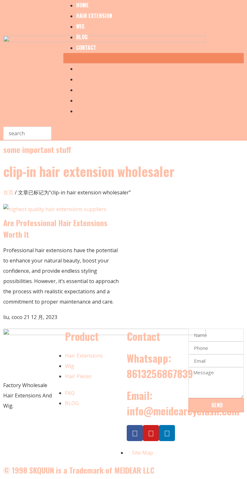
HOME (82, 68)
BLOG (81, 37)
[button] (153, 58)
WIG (80, 26)
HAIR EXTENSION (94, 16)
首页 (8, 192)
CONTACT (86, 47)
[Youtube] (151, 433)
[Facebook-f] (135, 433)
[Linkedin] (167, 433)
